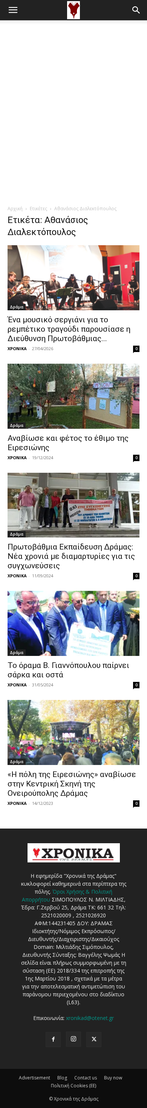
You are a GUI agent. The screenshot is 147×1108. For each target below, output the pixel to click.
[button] (13, 10)
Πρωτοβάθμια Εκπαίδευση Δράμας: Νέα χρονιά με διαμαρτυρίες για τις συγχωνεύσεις (71, 556)
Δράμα (16, 307)
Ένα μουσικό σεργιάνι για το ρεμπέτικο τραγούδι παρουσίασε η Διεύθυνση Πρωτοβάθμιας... (69, 329)
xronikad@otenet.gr (90, 1017)
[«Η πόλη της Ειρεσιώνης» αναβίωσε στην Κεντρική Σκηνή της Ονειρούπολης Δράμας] (73, 732)
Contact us (85, 1078)
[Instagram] (73, 1039)
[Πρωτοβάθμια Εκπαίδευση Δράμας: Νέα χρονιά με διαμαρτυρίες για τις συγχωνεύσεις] (73, 505)
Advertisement (34, 1078)
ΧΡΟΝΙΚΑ (17, 348)
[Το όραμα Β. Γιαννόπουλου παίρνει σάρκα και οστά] (73, 623)
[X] (93, 1039)
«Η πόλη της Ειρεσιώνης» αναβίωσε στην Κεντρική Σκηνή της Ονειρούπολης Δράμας (72, 784)
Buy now (113, 1078)
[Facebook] (53, 1039)
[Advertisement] (73, 97)
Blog (62, 1078)
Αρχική (15, 208)
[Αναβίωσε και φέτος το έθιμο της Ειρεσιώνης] (73, 396)
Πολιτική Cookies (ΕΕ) (73, 1085)
